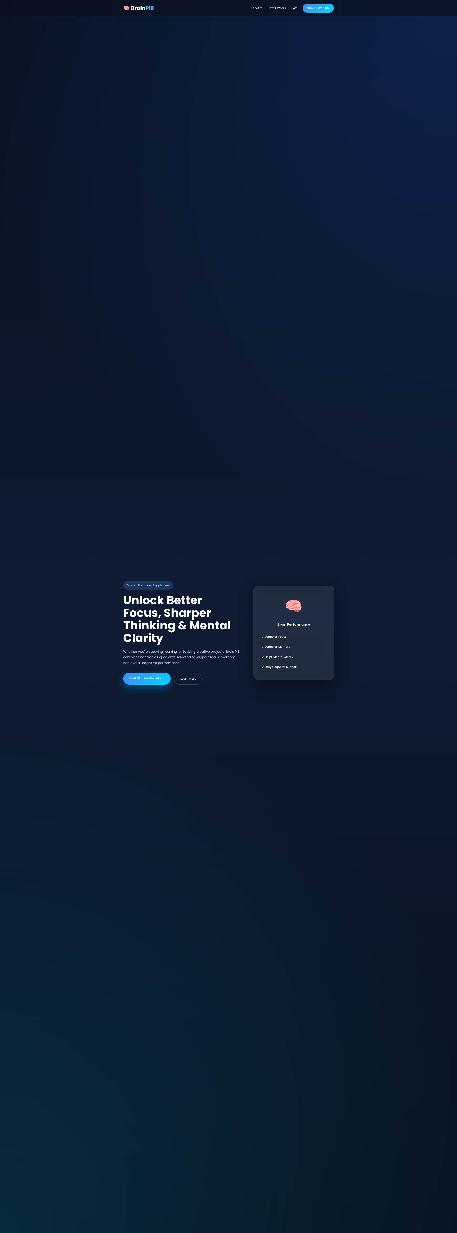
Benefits (256, 8)
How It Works (277, 8)
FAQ (294, 8)
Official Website (318, 8)
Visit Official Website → (147, 678)
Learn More (188, 679)
